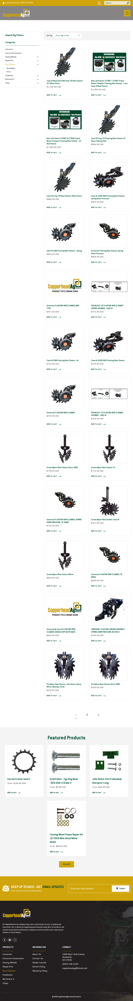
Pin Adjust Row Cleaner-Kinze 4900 (105, 684)
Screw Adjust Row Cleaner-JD (103, 468)
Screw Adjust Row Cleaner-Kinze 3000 (62, 468)
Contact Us (37, 958)
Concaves (9, 49)
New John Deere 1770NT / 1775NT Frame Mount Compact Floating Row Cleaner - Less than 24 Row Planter (109, 84)
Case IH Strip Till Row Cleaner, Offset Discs (64, 196)
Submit (122, 889)
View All (66, 864)
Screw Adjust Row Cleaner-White (60, 575)
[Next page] (98, 715)
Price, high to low (62, 36)
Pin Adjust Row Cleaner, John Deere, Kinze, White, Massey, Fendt (64, 685)
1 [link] (76, 715)
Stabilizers (8, 975)
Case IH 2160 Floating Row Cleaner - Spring (64, 251)
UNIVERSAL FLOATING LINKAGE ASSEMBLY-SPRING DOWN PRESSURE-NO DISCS (108, 630)
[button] (127, 13)
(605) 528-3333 (27, 3)
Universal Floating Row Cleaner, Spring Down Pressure (107, 252)
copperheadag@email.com (74, 968)
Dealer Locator (39, 963)
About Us (36, 954)
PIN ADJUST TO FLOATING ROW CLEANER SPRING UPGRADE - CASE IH (107, 307)
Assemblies (11, 68)
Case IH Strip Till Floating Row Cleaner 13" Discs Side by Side (108, 140)
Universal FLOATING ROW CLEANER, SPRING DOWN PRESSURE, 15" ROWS (64, 521)
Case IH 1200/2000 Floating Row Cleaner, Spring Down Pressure (108, 197)
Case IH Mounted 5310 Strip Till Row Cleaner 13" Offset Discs (65, 82)
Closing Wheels (10, 963)
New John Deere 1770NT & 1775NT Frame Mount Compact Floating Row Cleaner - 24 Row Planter (64, 141)
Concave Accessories (13, 53)
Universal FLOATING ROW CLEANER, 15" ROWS (107, 576)
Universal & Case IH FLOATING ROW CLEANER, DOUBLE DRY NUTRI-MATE (61, 630)
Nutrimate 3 (8, 979)
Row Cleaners (9, 971)
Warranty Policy (39, 971)
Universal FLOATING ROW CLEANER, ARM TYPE (63, 307)
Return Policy (38, 967)
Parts (9, 72)
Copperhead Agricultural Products (69, 997)
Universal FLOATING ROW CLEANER (61, 413)
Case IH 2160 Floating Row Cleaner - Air (63, 361)
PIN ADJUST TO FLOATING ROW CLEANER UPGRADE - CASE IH (107, 414)
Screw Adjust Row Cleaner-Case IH (105, 520)
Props (5, 983)
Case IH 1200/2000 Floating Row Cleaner (108, 361)
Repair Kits (8, 967)
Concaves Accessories (13, 958)
